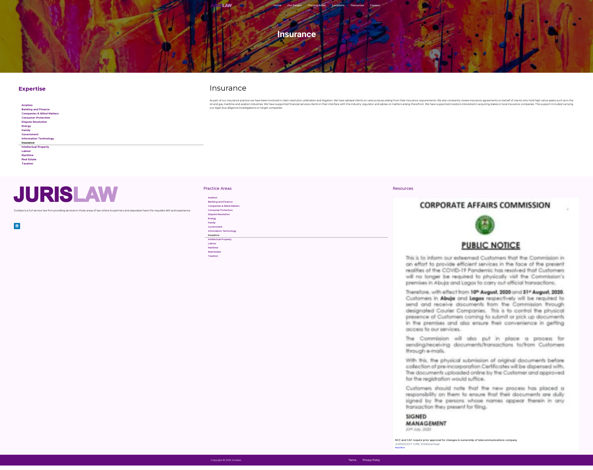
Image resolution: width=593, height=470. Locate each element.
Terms (352, 460)
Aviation (27, 105)
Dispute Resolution (34, 121)
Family (26, 130)
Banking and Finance (36, 109)
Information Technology (38, 138)
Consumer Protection (36, 117)
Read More (400, 447)
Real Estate (29, 159)
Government (30, 134)
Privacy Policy (371, 460)
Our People (294, 5)
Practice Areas (317, 5)
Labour (26, 151)
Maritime (28, 155)
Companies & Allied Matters (40, 113)
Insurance (28, 142)
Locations (338, 5)
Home (277, 5)
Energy (26, 126)
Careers (375, 5)
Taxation (27, 163)
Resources (357, 5)
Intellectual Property (35, 146)
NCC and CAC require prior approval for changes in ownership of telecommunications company (456, 440)
